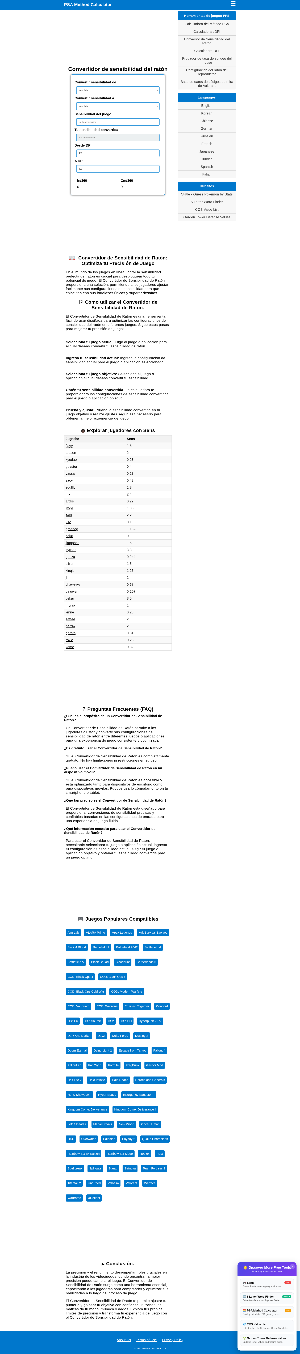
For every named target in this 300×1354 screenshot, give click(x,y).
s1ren (70, 564)
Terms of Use (146, 1340)
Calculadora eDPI (206, 31)
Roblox (144, 1153)
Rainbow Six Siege (120, 1153)
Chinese (207, 121)
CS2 (111, 1021)
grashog (72, 529)
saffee (70, 619)
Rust (159, 1153)
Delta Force (120, 1035)
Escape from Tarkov (132, 1050)
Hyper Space (107, 1094)
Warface (150, 1183)
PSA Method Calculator (88, 4)
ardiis (70, 501)
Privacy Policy (172, 1340)
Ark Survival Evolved (153, 932)
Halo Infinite (97, 1080)
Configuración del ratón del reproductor (206, 72)
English (206, 106)
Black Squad (100, 962)
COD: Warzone (107, 1006)
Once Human (150, 1124)
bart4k (70, 626)
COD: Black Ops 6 (113, 977)
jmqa (69, 508)
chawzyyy (73, 584)
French (206, 144)
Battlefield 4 (153, 947)
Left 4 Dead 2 (77, 1124)
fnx (68, 494)
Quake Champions (155, 1139)
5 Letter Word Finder (207, 202)
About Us (124, 1340)
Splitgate (95, 1168)
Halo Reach (120, 1080)
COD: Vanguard (79, 1006)
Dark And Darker (79, 1035)
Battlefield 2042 (127, 947)
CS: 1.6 (73, 1021)
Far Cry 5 (94, 1065)
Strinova (130, 1168)
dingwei (71, 591)
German (207, 128)
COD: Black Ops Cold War (86, 991)
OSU (71, 1139)
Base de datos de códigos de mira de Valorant (207, 84)
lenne (70, 612)
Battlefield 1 (101, 947)
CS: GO (126, 1021)
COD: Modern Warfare (126, 991)
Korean (206, 113)
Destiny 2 (141, 1035)
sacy (69, 480)
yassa (70, 473)
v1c (68, 522)
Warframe (74, 1198)
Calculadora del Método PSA (207, 24)
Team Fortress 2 (154, 1168)
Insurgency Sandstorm (138, 1094)
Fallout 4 (159, 1050)
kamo (70, 647)
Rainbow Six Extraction (84, 1153)
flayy (69, 446)
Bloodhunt (123, 962)
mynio (70, 605)
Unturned (94, 1183)
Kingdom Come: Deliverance (87, 1109)
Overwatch (88, 1139)
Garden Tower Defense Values (206, 217)
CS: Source (93, 1021)
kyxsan (71, 550)
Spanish (207, 167)
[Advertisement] (118, 38)
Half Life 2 (75, 1080)
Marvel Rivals (102, 1124)
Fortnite (113, 1065)
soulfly (70, 487)
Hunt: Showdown (79, 1094)
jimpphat (72, 543)
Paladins (109, 1139)
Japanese (206, 151)
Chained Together (136, 1006)
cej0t (69, 536)
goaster (71, 466)
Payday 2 (128, 1139)
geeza (70, 557)
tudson (71, 453)
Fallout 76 (74, 1065)
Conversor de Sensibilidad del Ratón (207, 41)
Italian (206, 174)
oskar (70, 598)
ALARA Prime (95, 932)
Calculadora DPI (206, 51)
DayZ (101, 1035)
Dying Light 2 (103, 1050)
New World (126, 1124)
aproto (71, 633)
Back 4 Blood (77, 947)
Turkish (206, 159)
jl (66, 577)
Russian (207, 136)
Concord (162, 1006)
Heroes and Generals (150, 1080)
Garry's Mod (154, 1065)
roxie (69, 640)
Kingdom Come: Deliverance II (135, 1109)
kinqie (70, 571)
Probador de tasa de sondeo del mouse (207, 60)
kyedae (71, 460)
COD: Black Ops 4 (80, 977)
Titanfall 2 (74, 1183)
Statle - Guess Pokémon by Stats (207, 194)
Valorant (131, 1183)
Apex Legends (122, 932)
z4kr (69, 515)
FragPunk (132, 1065)
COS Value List (207, 209)
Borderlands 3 (146, 962)
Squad (112, 1168)
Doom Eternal (77, 1050)
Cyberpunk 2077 (150, 1021)
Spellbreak (75, 1168)
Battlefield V (76, 962)
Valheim (113, 1183)
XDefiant (94, 1198)
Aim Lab (73, 932)
